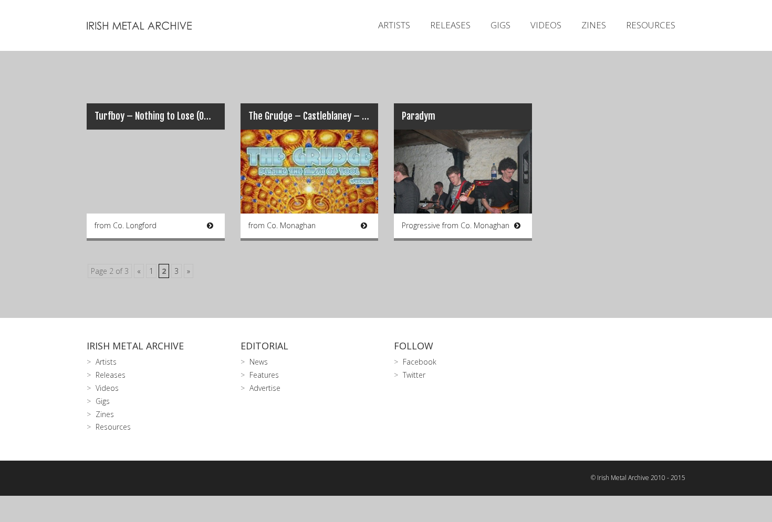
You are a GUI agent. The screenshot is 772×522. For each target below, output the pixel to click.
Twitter (414, 375)
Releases (450, 25)
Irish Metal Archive (135, 345)
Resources (650, 25)
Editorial (264, 345)
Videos (545, 25)
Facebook (419, 362)
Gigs (500, 25)
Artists (394, 25)
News (258, 362)
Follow (413, 345)
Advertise (264, 388)
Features (264, 375)
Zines (593, 25)
